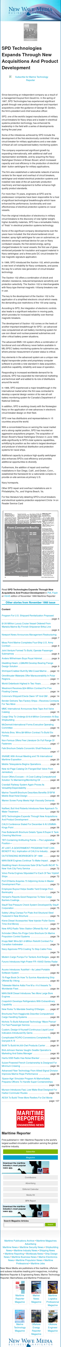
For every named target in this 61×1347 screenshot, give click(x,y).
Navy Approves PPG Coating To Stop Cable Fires (27, 949)
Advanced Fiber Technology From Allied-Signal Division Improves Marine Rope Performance (30, 1072)
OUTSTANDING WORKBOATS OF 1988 (22, 855)
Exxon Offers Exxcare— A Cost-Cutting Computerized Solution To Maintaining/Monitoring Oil (29, 778)
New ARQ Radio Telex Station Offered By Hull (25, 928)
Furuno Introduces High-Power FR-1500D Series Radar (30, 961)
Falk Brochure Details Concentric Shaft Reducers (26, 748)
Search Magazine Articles (16, 1220)
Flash (55, 592)
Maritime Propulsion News (29, 1260)
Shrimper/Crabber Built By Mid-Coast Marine (24, 671)
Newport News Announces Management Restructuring (29, 634)
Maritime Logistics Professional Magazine (52, 1300)
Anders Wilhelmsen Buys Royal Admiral (22, 658)
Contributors (30, 1177)
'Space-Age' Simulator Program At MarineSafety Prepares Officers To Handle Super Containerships (27, 1080)
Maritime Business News (24, 1257)
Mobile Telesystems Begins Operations (21, 764)
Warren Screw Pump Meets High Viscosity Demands (28, 800)
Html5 (7, 596)
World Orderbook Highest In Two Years (21, 683)
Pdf (49, 592)
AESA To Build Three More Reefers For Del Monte (27, 1097)
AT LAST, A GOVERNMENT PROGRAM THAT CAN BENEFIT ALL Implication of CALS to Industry (28, 849)
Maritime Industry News (25, 1250)
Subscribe (30, 1151)
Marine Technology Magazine (20, 1327)
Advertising (30, 1183)
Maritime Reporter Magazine (20, 1298)
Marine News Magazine (36, 1298)
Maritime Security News (32, 1247)
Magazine (30, 1157)
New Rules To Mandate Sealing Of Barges (23, 1009)
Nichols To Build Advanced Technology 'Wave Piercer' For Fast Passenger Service (29, 1023)
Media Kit (30, 1194)
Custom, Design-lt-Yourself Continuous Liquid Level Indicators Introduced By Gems (28, 1031)
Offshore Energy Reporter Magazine (36, 1329)
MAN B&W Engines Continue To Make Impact (25, 860)
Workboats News (34, 1253)
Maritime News (10, 1247)
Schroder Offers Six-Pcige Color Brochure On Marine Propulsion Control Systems (28, 935)
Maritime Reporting (14, 1253)
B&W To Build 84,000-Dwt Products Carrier (23, 1045)
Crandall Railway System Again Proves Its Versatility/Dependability (23, 786)
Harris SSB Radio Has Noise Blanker (20, 1058)
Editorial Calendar (31, 1189)
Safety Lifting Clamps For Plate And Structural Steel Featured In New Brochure (28, 914)
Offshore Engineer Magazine (53, 1327)
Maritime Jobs (38, 1263)
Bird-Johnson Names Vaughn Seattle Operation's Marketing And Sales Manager (26, 1051)
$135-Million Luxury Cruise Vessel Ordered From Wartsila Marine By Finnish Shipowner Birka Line (26, 625)
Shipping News (47, 1250)
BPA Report (30, 1200)
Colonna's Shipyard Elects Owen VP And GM (24, 696)
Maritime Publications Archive (19, 1240)
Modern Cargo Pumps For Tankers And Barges (25, 957)
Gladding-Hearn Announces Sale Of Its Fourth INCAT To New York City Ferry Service (30, 867)
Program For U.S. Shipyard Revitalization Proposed (28, 615)
